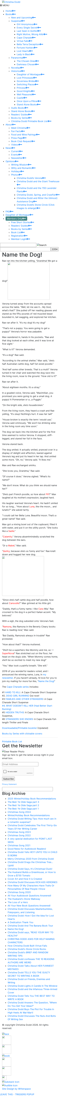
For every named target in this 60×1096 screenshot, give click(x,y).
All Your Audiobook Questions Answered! (29, 895)
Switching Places (26, 84)
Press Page (17, 138)
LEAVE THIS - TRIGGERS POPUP (17, 1094)
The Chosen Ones (26, 61)
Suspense (16, 21)
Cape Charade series (18, 686)
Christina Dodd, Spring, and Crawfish (36, 194)
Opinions (10, 161)
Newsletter (17, 158)
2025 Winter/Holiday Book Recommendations (32, 798)
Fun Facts (16, 131)
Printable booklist (27, 728)
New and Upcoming (21, 17)
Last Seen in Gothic (27, 31)
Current (15, 151)
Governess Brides (26, 81)
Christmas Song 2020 (19, 892)
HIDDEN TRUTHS (15, 712)
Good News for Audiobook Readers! (27, 848)
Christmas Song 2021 (19, 845)
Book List (16, 232)
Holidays (15, 171)
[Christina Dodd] (11, 1)
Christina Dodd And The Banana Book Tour (30, 925)
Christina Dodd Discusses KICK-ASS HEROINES (32, 882)
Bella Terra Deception (28, 44)
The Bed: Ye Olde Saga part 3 (23, 802)
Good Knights (24, 91)
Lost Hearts (23, 51)
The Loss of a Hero (18, 902)
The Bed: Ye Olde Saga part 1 (23, 808)
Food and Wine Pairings (23, 134)
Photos (15, 174)
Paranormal (17, 57)
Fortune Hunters (25, 47)
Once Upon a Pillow (27, 101)
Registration (17, 235)
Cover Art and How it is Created (25, 878)
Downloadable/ (10, 728)
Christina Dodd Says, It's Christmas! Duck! (30, 868)
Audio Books (18, 107)
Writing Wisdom (19, 164)
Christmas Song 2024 (19, 812)
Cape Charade (24, 37)
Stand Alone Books (27, 104)
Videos (14, 144)
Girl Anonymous (25, 24)
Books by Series (19, 117)
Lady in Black (24, 54)
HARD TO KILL (12, 692)
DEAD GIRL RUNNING (17, 695)
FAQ (8, 211)
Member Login (18, 239)
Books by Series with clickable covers (22, 733)
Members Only (14, 218)
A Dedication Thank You (20, 922)
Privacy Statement (9, 784)
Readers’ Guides (19, 114)
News (8, 148)
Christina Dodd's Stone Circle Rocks (27, 949)
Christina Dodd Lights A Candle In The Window (32, 985)
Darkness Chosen (26, 64)
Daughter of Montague (29, 74)
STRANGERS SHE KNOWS (19, 719)
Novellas (15, 67)
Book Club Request (21, 141)
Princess (21, 87)
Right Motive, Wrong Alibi (30, 34)
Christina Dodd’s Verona (29, 178)
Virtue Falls (23, 41)
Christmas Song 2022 (19, 835)
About (9, 124)
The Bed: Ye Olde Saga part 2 (23, 805)
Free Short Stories (20, 222)
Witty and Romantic (21, 168)
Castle (20, 97)
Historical (16, 71)
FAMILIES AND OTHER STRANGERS (24, 699)
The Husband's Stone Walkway (24, 898)
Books (9, 14)
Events (14, 154)
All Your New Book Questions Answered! (29, 905)
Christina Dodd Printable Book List (29, 121)
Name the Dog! (46, 681)
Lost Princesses (25, 77)
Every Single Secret (27, 27)
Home (9, 10)
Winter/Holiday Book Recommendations (29, 815)
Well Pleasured (24, 94)
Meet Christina (19, 127)
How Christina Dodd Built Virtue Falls (27, 945)
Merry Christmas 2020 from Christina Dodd (31, 858)
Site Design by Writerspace (16, 1088)
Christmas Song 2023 (19, 832)
